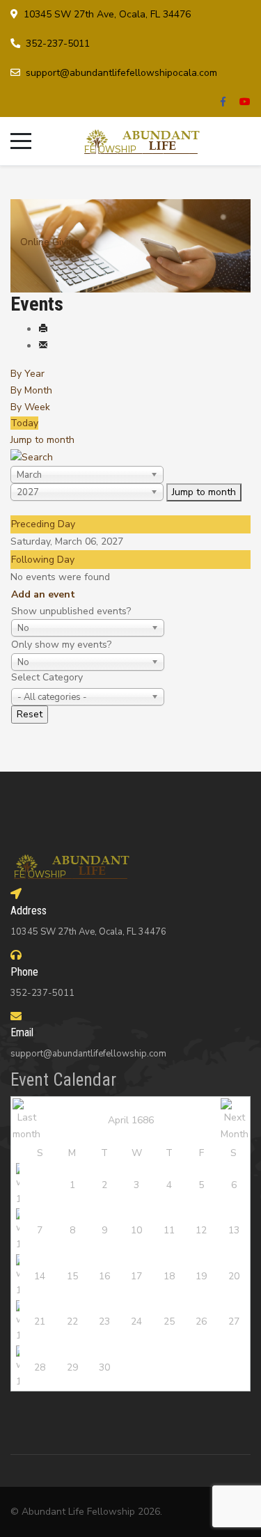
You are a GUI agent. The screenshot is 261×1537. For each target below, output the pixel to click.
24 (136, 1321)
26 (201, 1321)
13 (233, 1230)
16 (104, 1276)
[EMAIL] (43, 345)
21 (39, 1321)
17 (136, 1276)
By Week (30, 407)
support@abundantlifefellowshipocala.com (121, 72)
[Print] (43, 329)
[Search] (31, 456)
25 (169, 1321)
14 (39, 1276)
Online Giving (49, 242)
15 (72, 1276)
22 (72, 1321)
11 (169, 1230)
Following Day (42, 559)
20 (233, 1276)
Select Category (47, 677)
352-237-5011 (58, 43)
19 (201, 1276)
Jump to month (42, 439)
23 (104, 1321)
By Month (31, 390)
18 (169, 1276)
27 (233, 1321)
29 (72, 1367)
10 (136, 1230)
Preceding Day (43, 524)
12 (201, 1230)
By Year (27, 373)
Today (24, 423)
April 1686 (131, 1120)
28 (39, 1367)
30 (104, 1367)
